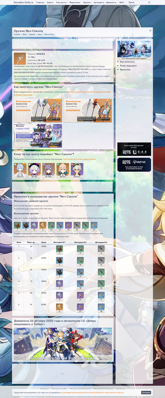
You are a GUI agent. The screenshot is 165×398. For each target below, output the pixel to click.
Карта (50, 2)
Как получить (127, 62)
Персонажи (75, 2)
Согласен (146, 393)
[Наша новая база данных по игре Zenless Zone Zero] (134, 149)
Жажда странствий (23, 95)
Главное (40, 2)
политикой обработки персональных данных (105, 392)
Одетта (66, 159)
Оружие (86, 2)
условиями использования (73, 392)
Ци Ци (72, 159)
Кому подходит (128, 66)
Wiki (121, 2)
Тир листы (61, 2)
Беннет (93, 159)
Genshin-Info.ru (23, 2)
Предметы (111, 2)
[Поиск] (149, 2)
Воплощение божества (80, 92)
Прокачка (125, 69)
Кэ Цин (79, 159)
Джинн (86, 159)
